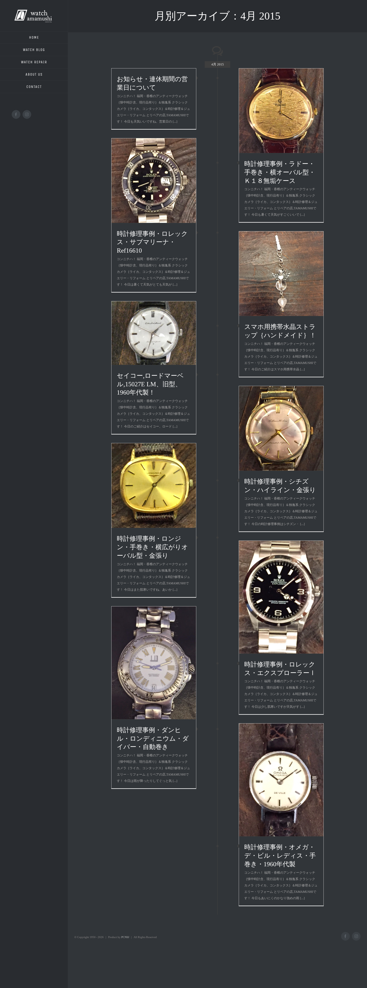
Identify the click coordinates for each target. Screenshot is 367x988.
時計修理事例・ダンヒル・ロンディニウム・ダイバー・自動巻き (153, 738)
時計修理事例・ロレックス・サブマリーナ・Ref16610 (152, 242)
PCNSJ (125, 937)
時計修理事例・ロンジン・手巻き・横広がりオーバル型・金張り (152, 547)
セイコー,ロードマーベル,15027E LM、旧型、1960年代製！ (150, 384)
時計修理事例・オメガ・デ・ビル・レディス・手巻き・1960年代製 (280, 856)
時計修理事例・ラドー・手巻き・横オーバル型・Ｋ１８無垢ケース (279, 172)
